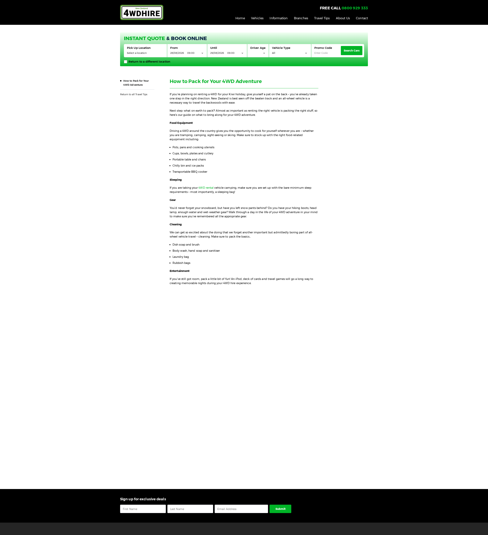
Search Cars (352, 50)
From (174, 48)
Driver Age (258, 48)
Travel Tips (322, 18)
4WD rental (206, 187)
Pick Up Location (139, 48)
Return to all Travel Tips (134, 94)
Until (213, 48)
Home (240, 18)
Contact (362, 18)
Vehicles (257, 18)
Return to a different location (149, 61)
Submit (280, 509)
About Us (343, 18)
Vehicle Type (281, 48)
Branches (301, 18)
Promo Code (323, 48)
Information (279, 18)
